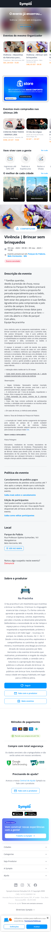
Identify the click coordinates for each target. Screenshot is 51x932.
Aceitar (37, 926)
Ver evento (25, 26)
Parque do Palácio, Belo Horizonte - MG (27, 255)
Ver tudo (44, 150)
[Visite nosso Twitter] (28, 885)
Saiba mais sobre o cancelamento (20, 495)
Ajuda (6, 875)
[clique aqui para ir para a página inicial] (25, 3)
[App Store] (17, 814)
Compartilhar (27, 228)
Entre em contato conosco (32, 903)
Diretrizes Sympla (24, 909)
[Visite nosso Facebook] (35, 885)
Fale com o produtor (27, 693)
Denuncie (9, 563)
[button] (8, 920)
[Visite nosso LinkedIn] (15, 885)
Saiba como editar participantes (19, 515)
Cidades (7, 847)
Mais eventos (27, 701)
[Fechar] (48, 918)
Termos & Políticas (32, 921)
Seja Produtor (10, 861)
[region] (25, 923)
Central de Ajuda (27, 780)
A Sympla (8, 868)
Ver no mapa (15, 548)
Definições (14, 926)
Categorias (9, 854)
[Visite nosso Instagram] (22, 885)
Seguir (28, 685)
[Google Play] (30, 814)
